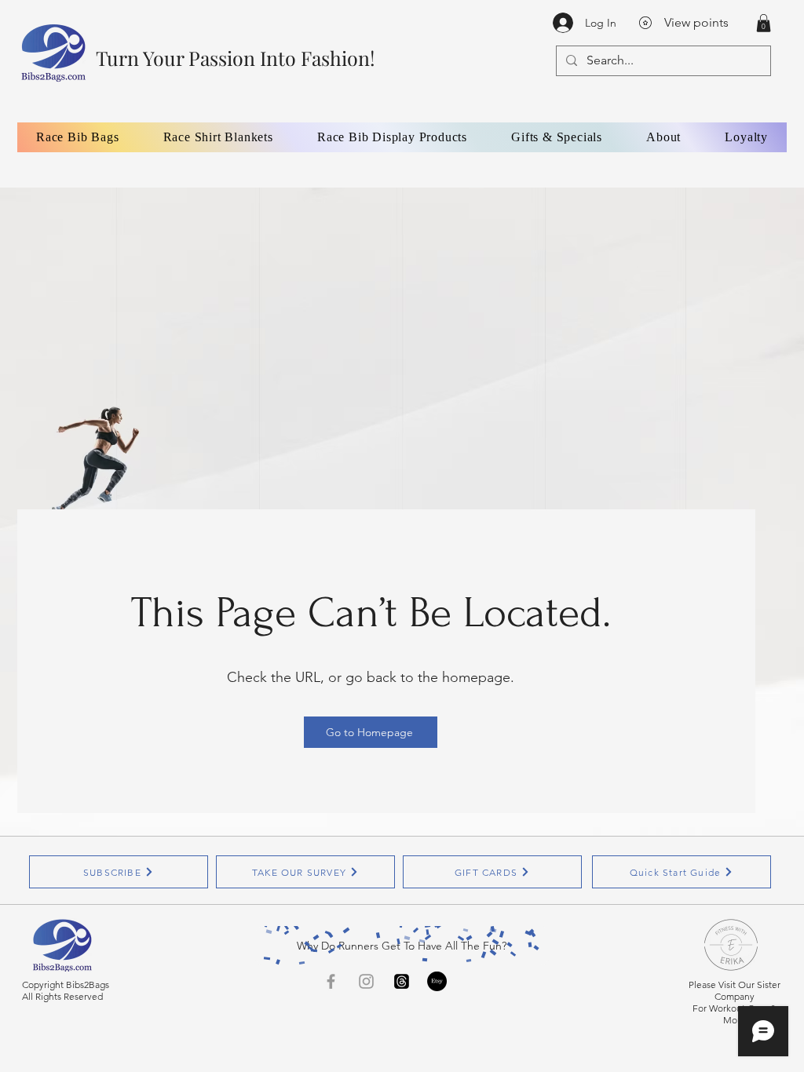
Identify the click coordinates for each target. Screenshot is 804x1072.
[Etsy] (437, 981)
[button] (763, 23)
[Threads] (401, 981)
